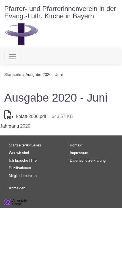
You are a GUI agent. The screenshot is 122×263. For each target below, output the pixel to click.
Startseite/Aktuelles (25, 145)
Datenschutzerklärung (88, 160)
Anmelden (17, 188)
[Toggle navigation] (12, 56)
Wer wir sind (19, 153)
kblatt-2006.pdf (31, 116)
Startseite (12, 74)
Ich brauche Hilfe (23, 160)
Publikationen (20, 168)
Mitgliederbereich (23, 176)
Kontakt (76, 145)
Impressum (79, 153)
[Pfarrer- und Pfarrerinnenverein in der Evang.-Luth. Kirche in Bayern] (21, 33)
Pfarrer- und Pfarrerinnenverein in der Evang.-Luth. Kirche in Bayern (60, 12)
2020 (25, 126)
